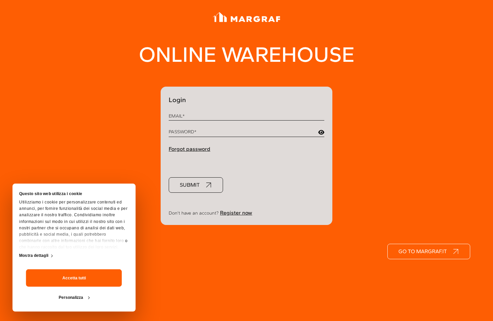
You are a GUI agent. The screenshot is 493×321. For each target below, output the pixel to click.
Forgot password (189, 149)
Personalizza (71, 297)
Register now (236, 213)
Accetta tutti (74, 277)
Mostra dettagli (33, 255)
